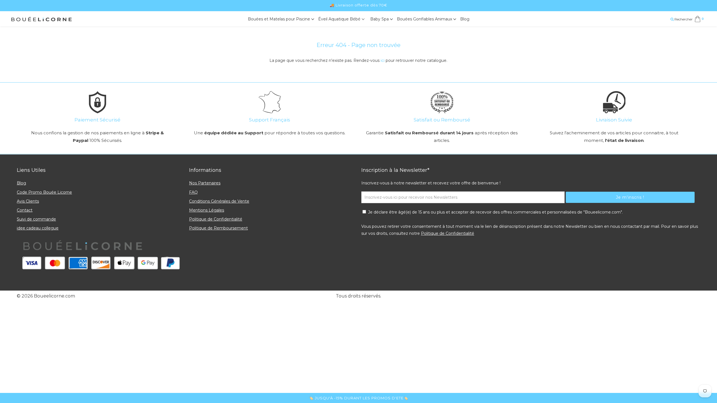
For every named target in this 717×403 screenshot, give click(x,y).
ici (383, 60)
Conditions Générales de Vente (219, 201)
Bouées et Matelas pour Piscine (279, 19)
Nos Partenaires (204, 183)
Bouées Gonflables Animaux (425, 19)
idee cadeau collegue (38, 228)
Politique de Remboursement (218, 228)
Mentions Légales (206, 210)
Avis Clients (28, 201)
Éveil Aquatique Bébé (340, 19)
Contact (24, 210)
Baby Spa (380, 19)
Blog (464, 19)
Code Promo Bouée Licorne (44, 192)
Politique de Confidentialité (215, 219)
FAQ (193, 192)
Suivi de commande (36, 219)
